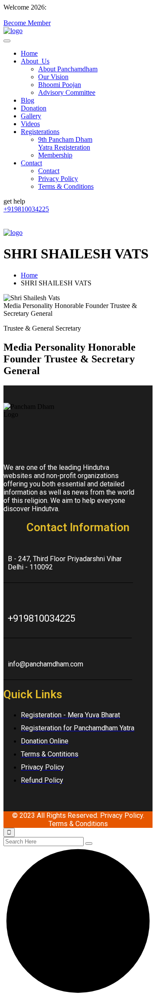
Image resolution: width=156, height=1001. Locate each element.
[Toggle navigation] (6, 41)
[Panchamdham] (13, 30)
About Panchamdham (68, 69)
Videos (30, 123)
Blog (27, 100)
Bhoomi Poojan (59, 84)
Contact (31, 163)
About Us (35, 61)
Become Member (27, 23)
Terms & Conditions (66, 186)
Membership (55, 155)
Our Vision (53, 76)
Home (29, 53)
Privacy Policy (58, 178)
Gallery (31, 116)
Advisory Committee (66, 92)
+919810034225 (26, 209)
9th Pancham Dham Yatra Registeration (65, 143)
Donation (33, 108)
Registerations (40, 131)
